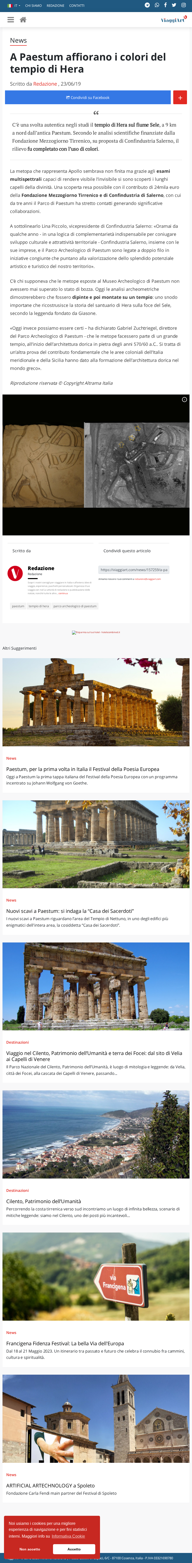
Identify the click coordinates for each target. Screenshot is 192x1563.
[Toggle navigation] (10, 19)
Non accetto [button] (30, 1549)
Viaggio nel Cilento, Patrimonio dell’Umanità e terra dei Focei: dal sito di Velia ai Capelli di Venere (94, 1056)
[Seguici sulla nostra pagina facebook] (165, 5)
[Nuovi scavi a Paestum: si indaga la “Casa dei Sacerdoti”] (96, 844)
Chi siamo (33, 5)
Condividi (90, 97)
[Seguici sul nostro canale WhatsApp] (157, 5)
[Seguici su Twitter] (174, 5)
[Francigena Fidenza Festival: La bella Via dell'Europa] (96, 1277)
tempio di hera (39, 606)
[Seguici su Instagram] (183, 5)
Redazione (55, 5)
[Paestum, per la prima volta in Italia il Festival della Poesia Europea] (96, 702)
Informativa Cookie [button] (68, 1536)
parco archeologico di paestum (75, 606)
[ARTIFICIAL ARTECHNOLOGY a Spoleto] (96, 1419)
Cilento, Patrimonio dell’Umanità (43, 1201)
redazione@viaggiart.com (147, 579)
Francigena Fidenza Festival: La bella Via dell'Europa (65, 1343)
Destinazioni (17, 1042)
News (11, 758)
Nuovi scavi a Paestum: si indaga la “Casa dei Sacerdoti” (70, 911)
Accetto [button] (74, 1549)
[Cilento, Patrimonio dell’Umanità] (96, 1134)
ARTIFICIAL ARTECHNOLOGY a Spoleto (50, 1485)
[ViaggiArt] (23, 19)
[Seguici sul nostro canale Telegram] (147, 5)
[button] (14, 6)
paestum (18, 606)
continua (63, 593)
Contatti (76, 5)
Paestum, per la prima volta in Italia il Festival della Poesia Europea (83, 769)
